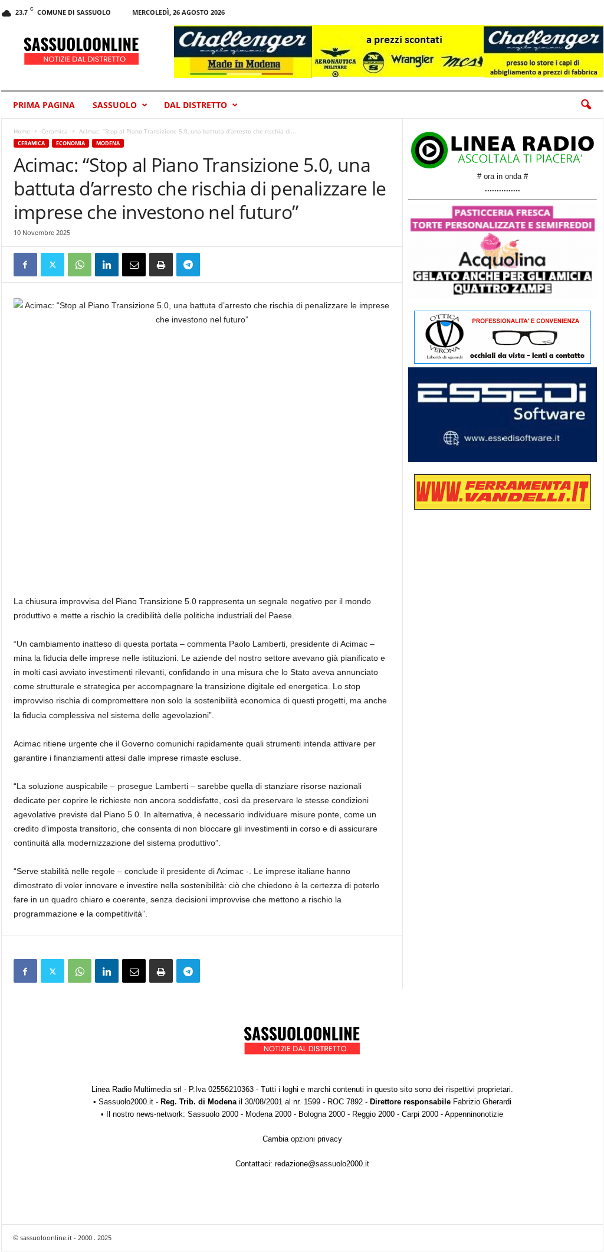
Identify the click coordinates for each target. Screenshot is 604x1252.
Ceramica (54, 131)
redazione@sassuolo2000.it (322, 1163)
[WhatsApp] (79, 264)
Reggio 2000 (373, 1114)
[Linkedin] (107, 264)
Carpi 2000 (420, 1114)
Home (22, 131)
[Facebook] (25, 264)
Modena (108, 143)
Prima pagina (44, 104)
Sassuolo (115, 104)
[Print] (161, 264)
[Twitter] (52, 264)
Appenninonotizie (474, 1114)
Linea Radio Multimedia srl (136, 1089)
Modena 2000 (268, 1114)
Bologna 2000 (321, 1114)
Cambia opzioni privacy (302, 1138)
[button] (586, 105)
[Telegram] (188, 264)
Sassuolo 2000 (213, 1114)
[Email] (134, 264)
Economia (70, 143)
